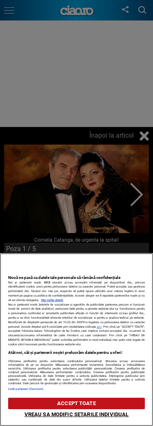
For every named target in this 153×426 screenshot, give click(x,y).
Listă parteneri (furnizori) (26, 389)
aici (99, 327)
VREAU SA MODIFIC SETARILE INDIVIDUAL (76, 414)
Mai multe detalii (52, 300)
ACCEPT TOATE (76, 403)
